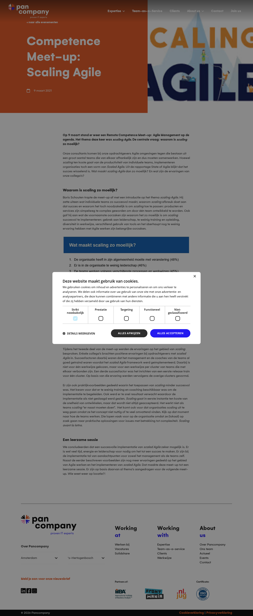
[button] (79, 333)
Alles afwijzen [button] (129, 333)
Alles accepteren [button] (170, 333)
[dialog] (126, 308)
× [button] (194, 276)
